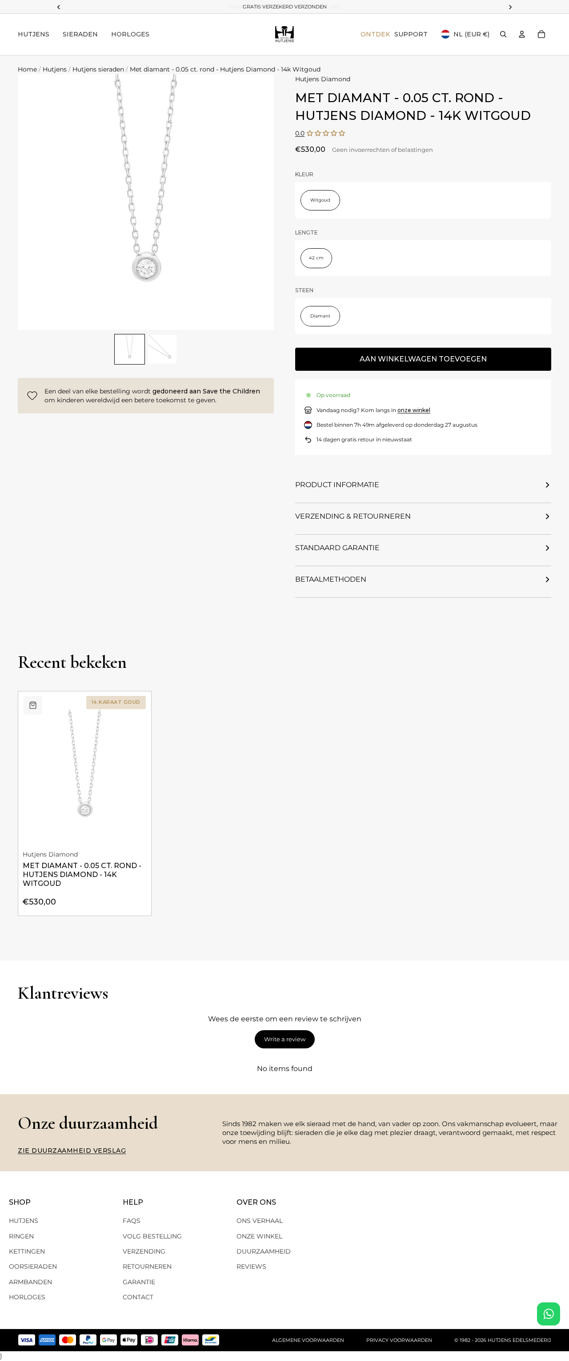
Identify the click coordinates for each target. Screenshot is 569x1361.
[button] (326, 133)
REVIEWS (251, 1266)
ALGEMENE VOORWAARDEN (308, 1340)
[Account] (522, 34)
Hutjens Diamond (322, 79)
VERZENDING (144, 1251)
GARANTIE (139, 1282)
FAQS (131, 1221)
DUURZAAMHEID (263, 1251)
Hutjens (55, 69)
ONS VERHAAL (259, 1221)
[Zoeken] (503, 34)
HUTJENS (23, 1221)
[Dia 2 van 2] (162, 349)
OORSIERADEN (33, 1266)
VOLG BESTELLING (152, 1236)
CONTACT (138, 1297)
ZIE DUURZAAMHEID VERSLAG (72, 1150)
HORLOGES (27, 1297)
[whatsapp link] (548, 1313)
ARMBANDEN (30, 1282)
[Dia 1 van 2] (129, 349)
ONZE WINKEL (259, 1236)
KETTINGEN (27, 1251)
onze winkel (413, 410)
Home (27, 69)
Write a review (284, 1039)
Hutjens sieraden (98, 69)
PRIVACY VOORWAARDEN (399, 1340)
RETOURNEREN (147, 1266)
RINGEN (21, 1236)
